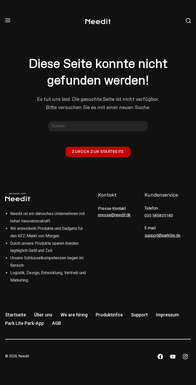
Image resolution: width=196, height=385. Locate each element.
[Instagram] (185, 356)
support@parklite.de (162, 235)
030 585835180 (158, 215)
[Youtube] (172, 356)
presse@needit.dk (114, 214)
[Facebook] (160, 356)
